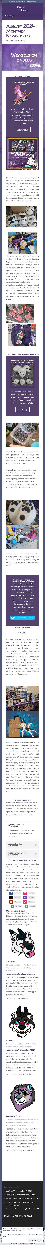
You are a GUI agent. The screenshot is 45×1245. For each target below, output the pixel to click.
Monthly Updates (20, 40)
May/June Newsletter (14, 1191)
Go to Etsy (22, 409)
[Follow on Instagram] (25, 893)
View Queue (22, 129)
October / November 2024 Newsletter (20, 1202)
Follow (17, 893)
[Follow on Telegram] (12, 906)
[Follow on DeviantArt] (26, 906)
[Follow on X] (11, 897)
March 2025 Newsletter (15, 1195)
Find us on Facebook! (18, 1216)
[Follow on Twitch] (25, 897)
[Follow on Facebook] (11, 893)
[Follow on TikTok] (25, 902)
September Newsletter (14, 1209)
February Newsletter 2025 (16, 1198)
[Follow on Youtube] (11, 902)
